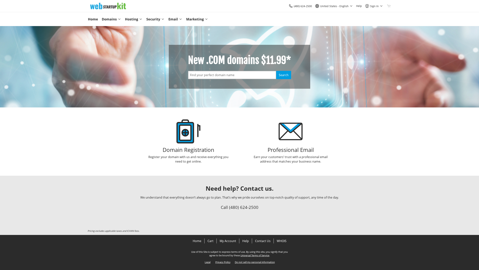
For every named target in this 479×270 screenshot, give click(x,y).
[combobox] (232, 75)
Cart (210, 241)
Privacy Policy (223, 262)
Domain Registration (188, 149)
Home (197, 241)
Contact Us (263, 241)
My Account (228, 241)
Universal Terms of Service (254, 255)
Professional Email (291, 149)
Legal (207, 262)
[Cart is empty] (389, 6)
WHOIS (281, 241)
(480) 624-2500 (243, 207)
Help (245, 241)
